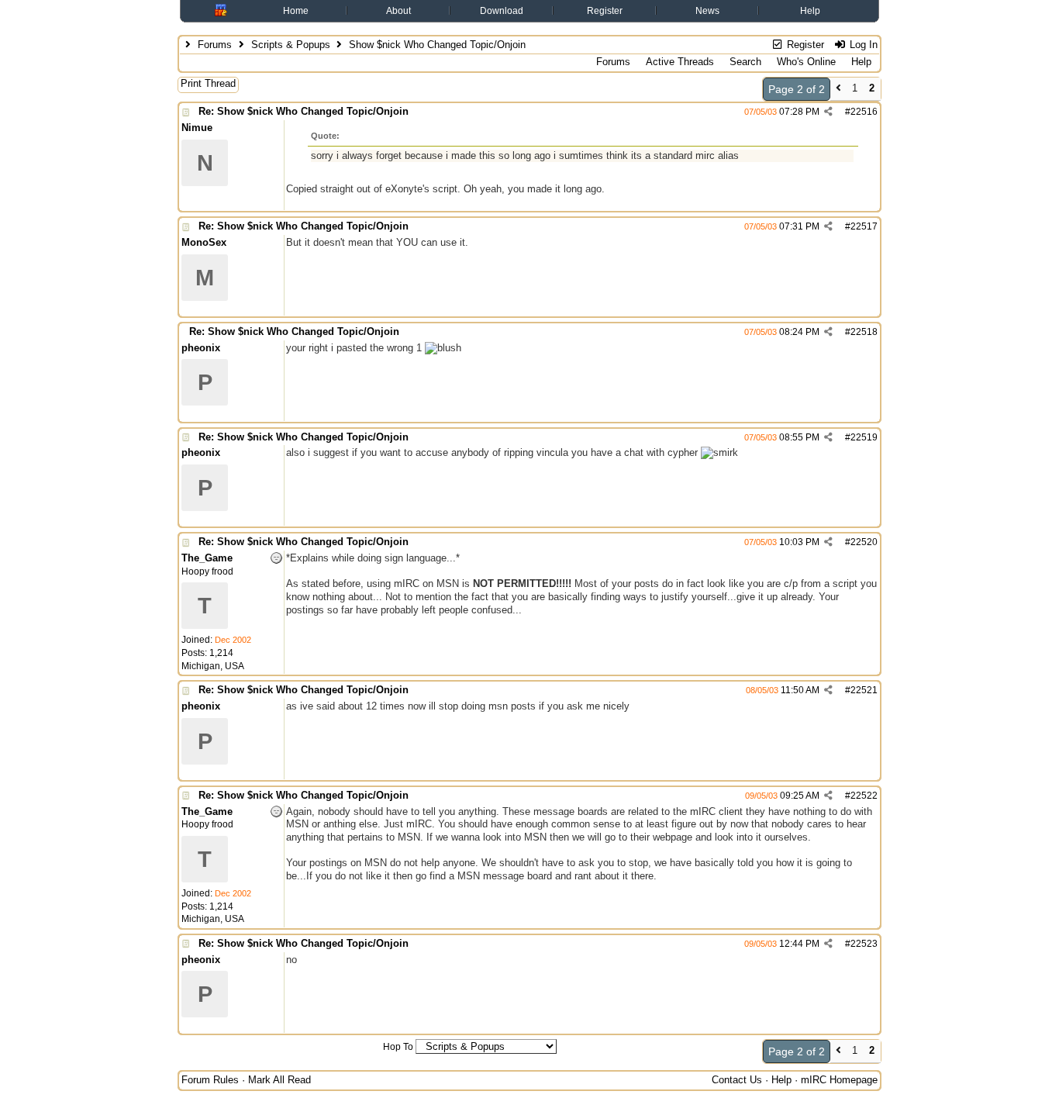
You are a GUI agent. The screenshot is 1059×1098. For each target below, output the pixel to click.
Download (501, 10)
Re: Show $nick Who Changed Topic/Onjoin (303, 111)
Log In (862, 44)
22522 (864, 795)
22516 (864, 111)
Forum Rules (210, 1080)
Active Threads (680, 61)
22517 (864, 226)
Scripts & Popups (290, 44)
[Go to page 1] (838, 90)
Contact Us (737, 1080)
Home (296, 10)
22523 (864, 943)
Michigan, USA (212, 666)
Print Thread (208, 83)
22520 (864, 542)
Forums (215, 44)
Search (745, 61)
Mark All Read (279, 1080)
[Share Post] (828, 111)
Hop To (398, 1046)
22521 (864, 690)
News (707, 10)
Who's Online (806, 61)
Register (605, 10)
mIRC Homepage (839, 1080)
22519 (864, 437)
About (398, 10)
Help (810, 10)
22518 (864, 331)
